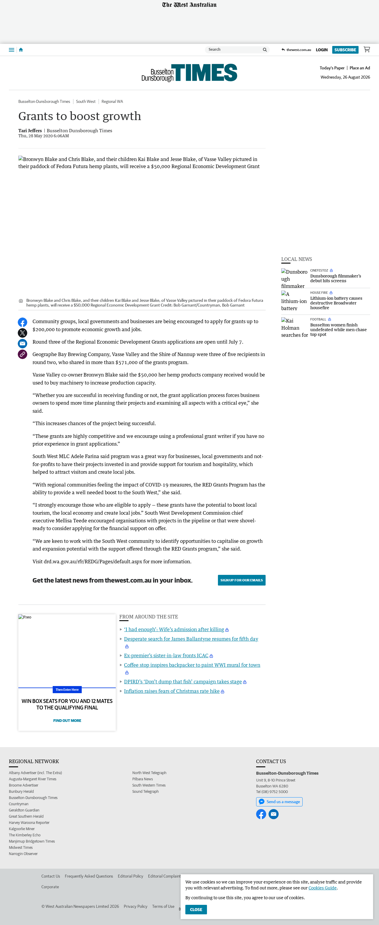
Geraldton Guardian (24, 810)
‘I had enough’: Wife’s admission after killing (174, 629)
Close (196, 909)
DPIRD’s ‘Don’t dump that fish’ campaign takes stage (183, 682)
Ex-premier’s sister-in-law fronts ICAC (166, 655)
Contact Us (50, 876)
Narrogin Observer (23, 853)
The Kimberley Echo (25, 835)
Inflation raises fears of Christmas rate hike (172, 691)
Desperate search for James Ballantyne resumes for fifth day (191, 639)
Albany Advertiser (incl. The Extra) (35, 773)
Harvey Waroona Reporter (29, 822)
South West (86, 101)
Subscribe (345, 49)
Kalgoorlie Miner (22, 829)
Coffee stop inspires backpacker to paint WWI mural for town (192, 665)
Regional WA (112, 101)
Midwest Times (21, 847)
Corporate (50, 886)
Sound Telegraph (145, 791)
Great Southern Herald (26, 816)
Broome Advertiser (23, 785)
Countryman (18, 804)
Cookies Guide (323, 887)
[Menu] (11, 49)
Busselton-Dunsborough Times (44, 101)
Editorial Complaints (165, 876)
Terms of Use (163, 906)
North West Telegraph (149, 773)
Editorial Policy (130, 876)
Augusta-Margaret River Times (32, 779)
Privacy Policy (135, 906)
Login (322, 49)
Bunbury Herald (21, 791)
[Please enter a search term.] (265, 49)
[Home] (21, 49)
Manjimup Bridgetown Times (32, 841)
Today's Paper (332, 68)
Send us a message (283, 801)
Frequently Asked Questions (89, 876)
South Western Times (149, 785)
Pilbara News (142, 779)
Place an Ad (360, 68)
